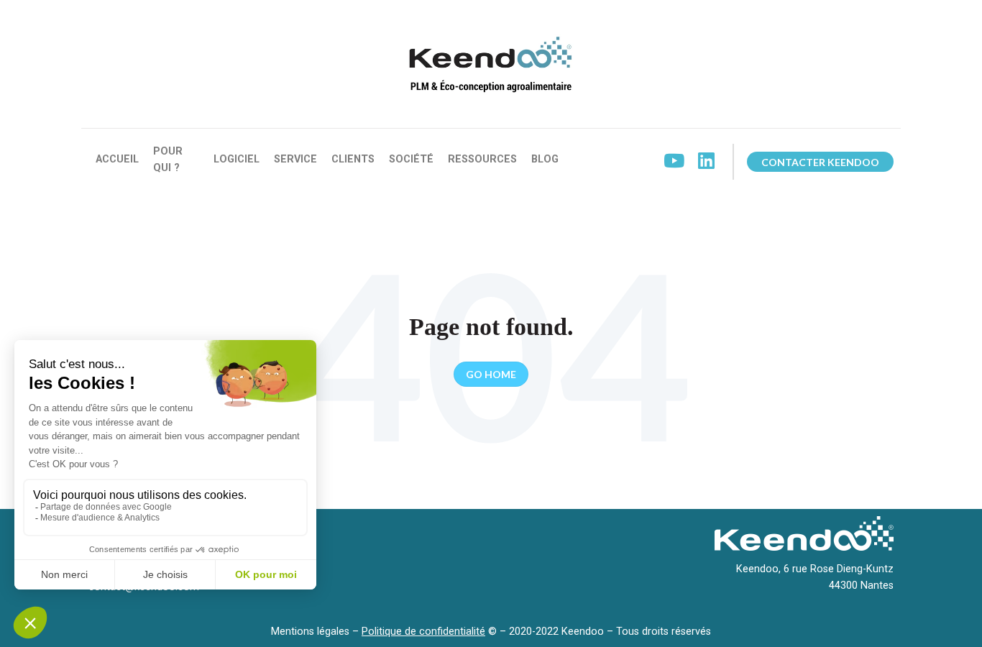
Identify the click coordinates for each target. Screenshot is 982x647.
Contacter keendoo (820, 162)
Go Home (491, 374)
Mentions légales (310, 631)
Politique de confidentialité (423, 631)
